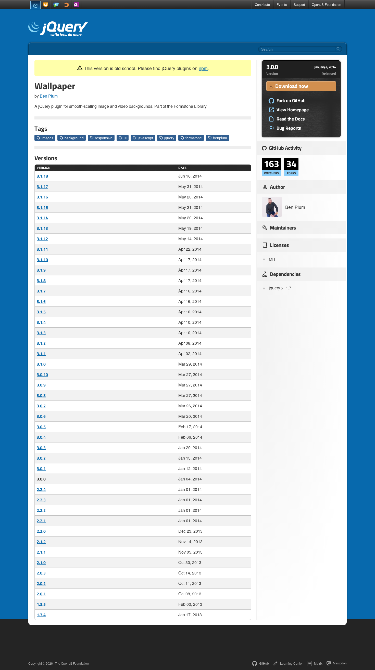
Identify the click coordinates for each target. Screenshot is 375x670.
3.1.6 (41, 301)
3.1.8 (41, 280)
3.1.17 (42, 186)
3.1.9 (41, 270)
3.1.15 (42, 207)
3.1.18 (42, 176)
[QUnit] (76, 4)
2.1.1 (41, 552)
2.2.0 (41, 531)
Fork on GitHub (291, 100)
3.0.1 (41, 468)
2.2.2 (41, 510)
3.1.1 (41, 353)
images (47, 137)
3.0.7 (41, 406)
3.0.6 (41, 416)
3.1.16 (42, 197)
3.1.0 (41, 364)
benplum (220, 137)
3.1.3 (41, 333)
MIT (272, 259)
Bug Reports (289, 128)
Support (299, 4)
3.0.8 (41, 395)
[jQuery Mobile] (56, 4)
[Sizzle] (66, 4)
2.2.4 (41, 489)
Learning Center (291, 663)
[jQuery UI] (46, 4)
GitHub (264, 663)
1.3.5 (41, 604)
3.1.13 (42, 228)
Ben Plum (49, 96)
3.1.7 (41, 291)
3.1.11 (42, 249)
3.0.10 (42, 374)
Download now (291, 86)
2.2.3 (41, 500)
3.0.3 (41, 447)
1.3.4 (41, 615)
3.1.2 (41, 343)
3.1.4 (41, 322)
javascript (145, 137)
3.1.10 (42, 259)
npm (203, 68)
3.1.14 (42, 218)
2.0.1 (41, 594)
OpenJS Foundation (326, 4)
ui (125, 137)
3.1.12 (42, 239)
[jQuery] (35, 5)
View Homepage (293, 109)
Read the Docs (291, 119)
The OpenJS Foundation (72, 663)
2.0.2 (41, 583)
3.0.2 (41, 458)
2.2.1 (41, 521)
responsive (103, 137)
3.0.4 (41, 437)
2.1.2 (41, 541)
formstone (193, 137)
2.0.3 (41, 573)
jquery (169, 137)
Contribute (262, 4)
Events (282, 4)
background (74, 137)
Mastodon (340, 663)
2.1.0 (41, 562)
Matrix (318, 663)
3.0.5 (41, 427)
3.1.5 (41, 312)
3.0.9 (41, 385)
